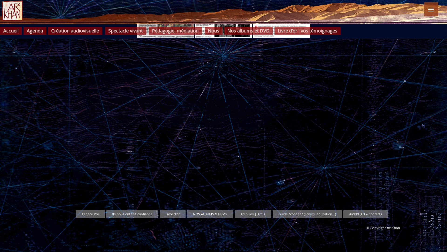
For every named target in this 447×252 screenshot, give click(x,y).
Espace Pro (90, 214)
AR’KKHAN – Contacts (365, 214)
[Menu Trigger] (431, 9)
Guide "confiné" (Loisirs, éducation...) (307, 214)
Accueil (11, 31)
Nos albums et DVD (248, 31)
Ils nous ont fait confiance (132, 214)
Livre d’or (173, 214)
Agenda (35, 31)
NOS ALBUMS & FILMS (210, 214)
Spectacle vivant (125, 31)
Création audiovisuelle (75, 31)
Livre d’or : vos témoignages (307, 31)
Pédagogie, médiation (175, 31)
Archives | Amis (252, 214)
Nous (213, 31)
